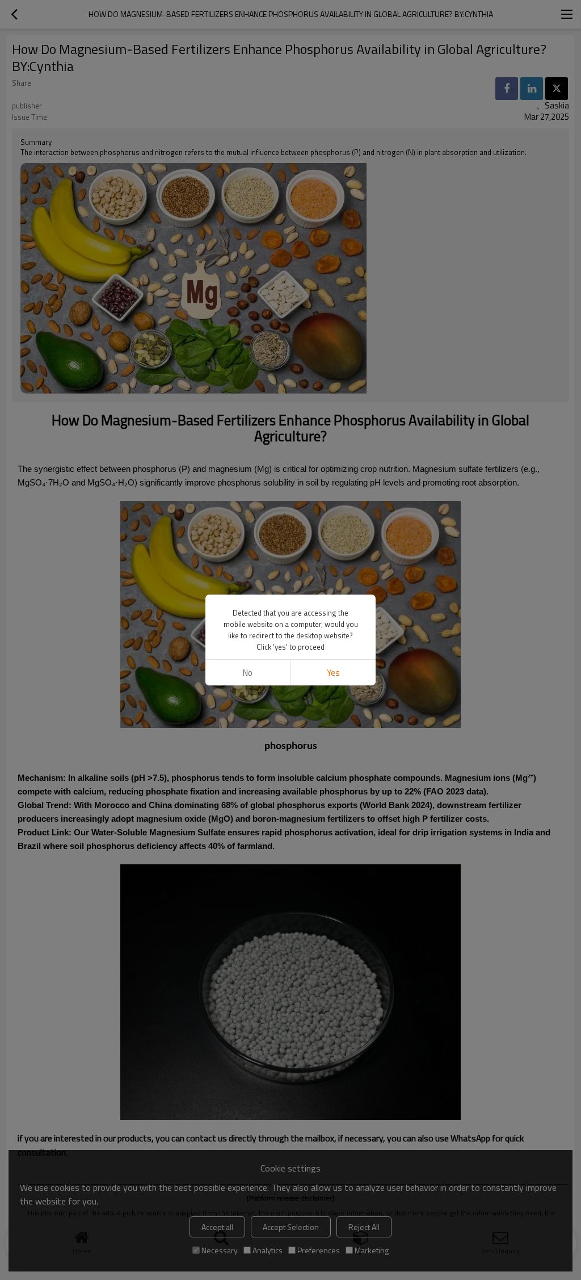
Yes (333, 672)
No (247, 672)
